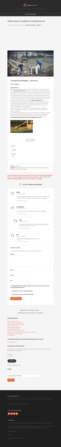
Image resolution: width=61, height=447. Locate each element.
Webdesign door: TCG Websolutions (15, 438)
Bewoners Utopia (14, 25)
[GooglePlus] (11, 414)
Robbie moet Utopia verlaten (13, 321)
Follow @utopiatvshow (12, 342)
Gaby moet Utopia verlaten (12, 326)
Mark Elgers (42, 167)
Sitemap (9, 434)
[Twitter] (14, 414)
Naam (12, 270)
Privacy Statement (11, 335)
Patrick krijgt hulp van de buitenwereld (15, 333)
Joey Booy (38, 167)
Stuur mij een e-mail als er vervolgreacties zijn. (22, 291)
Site (11, 280)
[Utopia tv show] (30, 7)
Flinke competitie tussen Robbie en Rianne (15, 324)
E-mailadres (9, 354)
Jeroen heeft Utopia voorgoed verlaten (15, 322)
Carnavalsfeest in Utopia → (30, 310)
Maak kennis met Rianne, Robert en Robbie (16, 330)
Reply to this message (22, 200)
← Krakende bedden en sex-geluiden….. (30, 313)
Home (8, 25)
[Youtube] (17, 414)
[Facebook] (9, 414)
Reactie (12, 254)
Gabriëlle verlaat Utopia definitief (13, 327)
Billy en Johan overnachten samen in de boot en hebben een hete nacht (21, 332)
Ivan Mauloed (32, 167)
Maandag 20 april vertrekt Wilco (13, 329)
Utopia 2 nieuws (17, 169)
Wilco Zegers (23, 169)
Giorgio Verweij (22, 25)
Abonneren (11, 361)
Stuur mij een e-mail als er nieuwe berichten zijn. (22, 294)
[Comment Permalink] (50, 201)
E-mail (12, 275)
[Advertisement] (30, 38)
